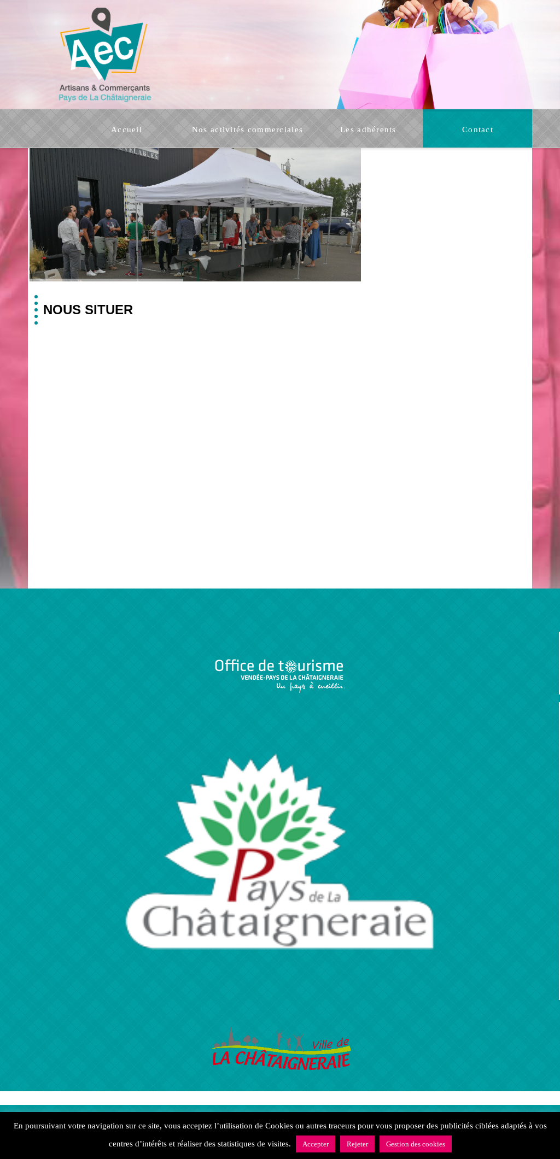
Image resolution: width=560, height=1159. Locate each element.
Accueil (167, 1119)
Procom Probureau (264, 1143)
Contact (392, 1119)
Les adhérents (340, 1119)
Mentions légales (328, 1143)
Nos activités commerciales (247, 1119)
